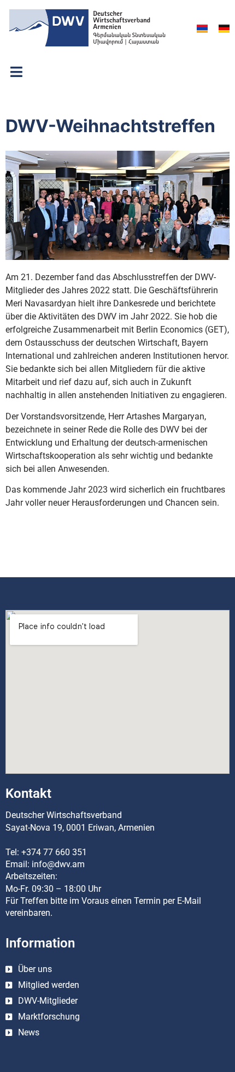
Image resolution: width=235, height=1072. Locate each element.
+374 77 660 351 (54, 852)
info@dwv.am (58, 864)
